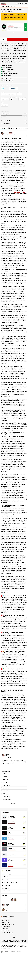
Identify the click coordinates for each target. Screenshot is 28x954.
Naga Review (5, 779)
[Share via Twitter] (11, 757)
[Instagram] (18, 4)
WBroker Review (6, 788)
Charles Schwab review (17, 728)
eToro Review (10, 25)
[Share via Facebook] (8, 757)
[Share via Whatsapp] (6, 757)
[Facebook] (16, 4)
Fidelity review (17, 191)
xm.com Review (11, 844)
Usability (4, 128)
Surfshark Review (6, 877)
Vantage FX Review (7, 799)
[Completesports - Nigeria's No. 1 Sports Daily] (6, 4)
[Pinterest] (12, 933)
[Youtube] (20, 4)
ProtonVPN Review (6, 891)
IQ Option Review (6, 785)
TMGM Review (6, 793)
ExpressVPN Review (6, 874)
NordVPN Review (6, 879)
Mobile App (12, 128)
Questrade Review (6, 782)
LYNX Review (5, 773)
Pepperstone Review (11, 817)
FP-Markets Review (11, 855)
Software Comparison (5, 6)
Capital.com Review (11, 822)
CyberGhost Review (6, 885)
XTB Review (10, 833)
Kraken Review (10, 860)
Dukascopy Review (6, 796)
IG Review (5, 776)
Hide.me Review (5, 888)
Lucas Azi (8, 904)
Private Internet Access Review (9, 882)
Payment (20, 128)
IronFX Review (5, 790)
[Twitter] (10, 933)
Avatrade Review (11, 839)
